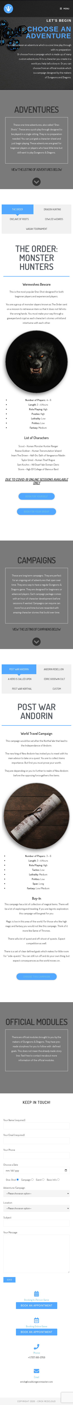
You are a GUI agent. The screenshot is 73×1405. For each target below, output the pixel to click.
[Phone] (36, 1346)
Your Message (10, 1232)
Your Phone (9, 1149)
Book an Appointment (36, 1305)
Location (7, 1202)
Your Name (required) (14, 1120)
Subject (7, 1217)
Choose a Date (10, 1164)
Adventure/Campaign (14, 1187)
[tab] (17, 209)
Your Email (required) (14, 1135)
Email (36, 1377)
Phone (36, 1352)
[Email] (36, 1371)
